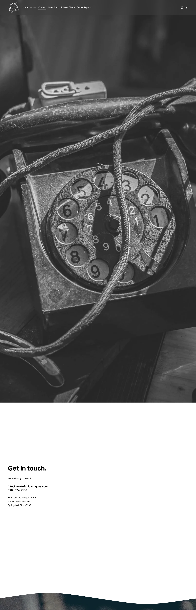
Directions (53, 7)
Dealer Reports (84, 7)
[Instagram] (182, 7)
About (33, 7)
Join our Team (67, 7)
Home (25, 7)
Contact (42, 7)
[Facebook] (186, 7)
